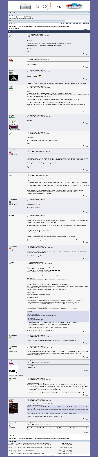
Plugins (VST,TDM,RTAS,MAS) (15, 444)
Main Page (12, 23)
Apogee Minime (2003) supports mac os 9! (32, 453)
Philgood (11, 70)
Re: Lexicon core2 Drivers (36, 58)
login (13, 15)
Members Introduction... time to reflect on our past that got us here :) (38, 446)
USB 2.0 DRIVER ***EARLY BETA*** (31, 448)
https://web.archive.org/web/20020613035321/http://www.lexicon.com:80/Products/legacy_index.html (53, 302)
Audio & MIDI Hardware (17, 443)
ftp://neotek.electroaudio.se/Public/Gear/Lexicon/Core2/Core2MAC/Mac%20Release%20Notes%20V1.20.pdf (55, 299)
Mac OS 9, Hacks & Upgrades (15, 447)
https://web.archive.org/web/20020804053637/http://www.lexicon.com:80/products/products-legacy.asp (53, 304)
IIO (50, 444)
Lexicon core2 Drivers (37, 34)
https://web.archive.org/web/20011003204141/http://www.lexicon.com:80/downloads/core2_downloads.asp (54, 300)
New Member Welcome (17, 446)
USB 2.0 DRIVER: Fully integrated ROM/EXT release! (34, 447)
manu (10, 34)
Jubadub (50, 447)
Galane (42, 448)
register (17, 15)
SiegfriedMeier (13, 150)
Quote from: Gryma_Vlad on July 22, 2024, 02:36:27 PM (40, 403)
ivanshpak (11, 399)
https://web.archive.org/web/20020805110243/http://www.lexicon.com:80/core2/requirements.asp (52, 308)
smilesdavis (53, 26)
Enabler (11, 58)
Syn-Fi (10, 361)
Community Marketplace (16, 451)
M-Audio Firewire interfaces (29, 451)
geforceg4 (11, 115)
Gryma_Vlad (12, 378)
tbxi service (25, 450)
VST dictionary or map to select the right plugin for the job (35, 444)
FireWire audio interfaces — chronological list (32, 443)
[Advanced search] (63, 20)
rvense (37, 451)
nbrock (56, 446)
